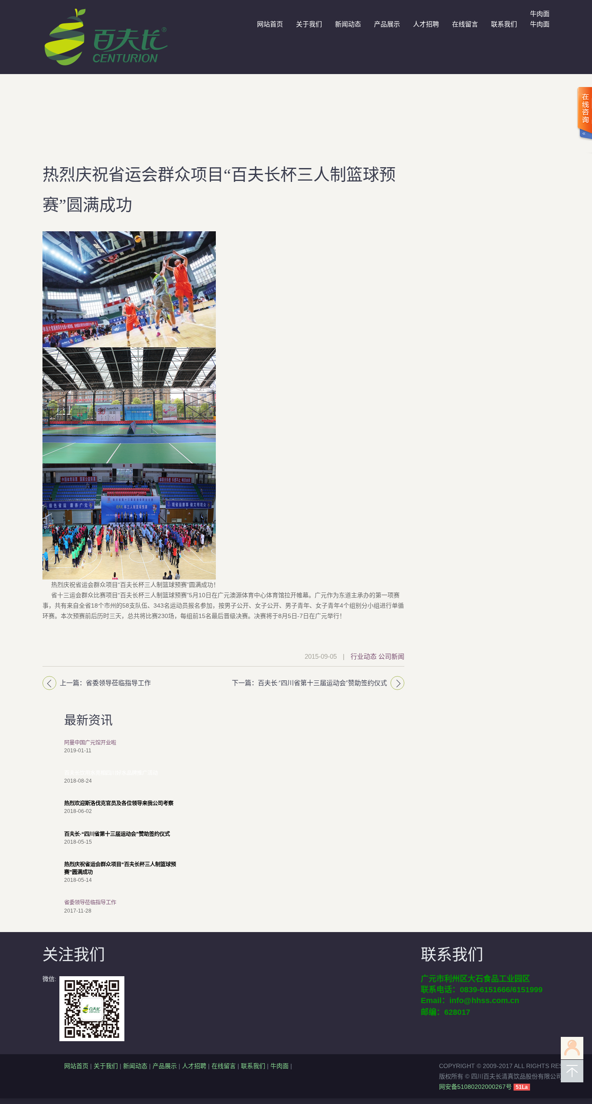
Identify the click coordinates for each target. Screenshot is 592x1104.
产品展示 (387, 24)
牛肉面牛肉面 (540, 19)
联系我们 (504, 24)
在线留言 (465, 24)
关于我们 (309, 24)
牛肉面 (279, 1065)
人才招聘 (426, 24)
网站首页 (270, 24)
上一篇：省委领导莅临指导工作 (105, 683)
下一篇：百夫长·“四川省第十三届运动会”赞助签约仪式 (309, 683)
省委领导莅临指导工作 (90, 903)
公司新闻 (391, 656)
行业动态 (364, 656)
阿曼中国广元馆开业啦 (90, 743)
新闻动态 (348, 24)
